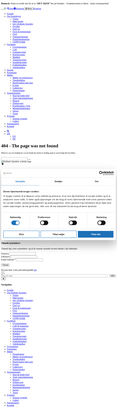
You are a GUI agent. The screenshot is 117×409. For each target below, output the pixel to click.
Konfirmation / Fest (21, 106)
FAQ (15, 34)
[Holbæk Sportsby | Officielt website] (5, 8)
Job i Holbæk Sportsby (23, 24)
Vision (15, 19)
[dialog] (58, 274)
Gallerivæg (18, 88)
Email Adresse (8, 259)
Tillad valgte (58, 234)
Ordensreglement (20, 37)
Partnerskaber (19, 90)
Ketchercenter (19, 54)
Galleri (16, 121)
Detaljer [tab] (58, 181)
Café (15, 49)
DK (8, 134)
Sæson (16, 111)
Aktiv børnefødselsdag (23, 98)
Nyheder (11, 116)
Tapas (15, 113)
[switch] (44, 223)
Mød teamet (18, 21)
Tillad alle (95, 234)
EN (14, 136)
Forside (10, 14)
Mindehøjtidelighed (21, 108)
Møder (10, 75)
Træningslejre (13, 124)
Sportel (10, 70)
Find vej (16, 29)
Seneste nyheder (20, 118)
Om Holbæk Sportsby (17, 293)
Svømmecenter (19, 52)
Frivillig (16, 26)
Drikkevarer (18, 103)
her (35, 270)
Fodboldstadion (20, 65)
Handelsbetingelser (21, 39)
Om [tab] (96, 181)
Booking (37, 8)
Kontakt (10, 126)
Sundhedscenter (20, 62)
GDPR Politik (19, 42)
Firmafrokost (18, 354)
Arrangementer (13, 93)
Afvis (21, 234)
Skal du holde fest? (21, 95)
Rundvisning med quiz (23, 83)
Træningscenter (19, 60)
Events (16, 85)
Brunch (16, 101)
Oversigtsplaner (20, 47)
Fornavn (5, 253)
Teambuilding (19, 80)
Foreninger (12, 72)
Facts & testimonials (22, 31)
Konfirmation (19, 385)
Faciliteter (11, 44)
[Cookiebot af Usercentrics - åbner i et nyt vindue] (101, 173)
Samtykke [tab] (20, 181)
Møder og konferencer (23, 78)
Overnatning (12, 346)
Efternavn (6, 256)
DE (14, 139)
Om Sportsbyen (14, 16)
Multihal (16, 57)
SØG (113, 276)
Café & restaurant (20, 326)
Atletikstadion (19, 67)
